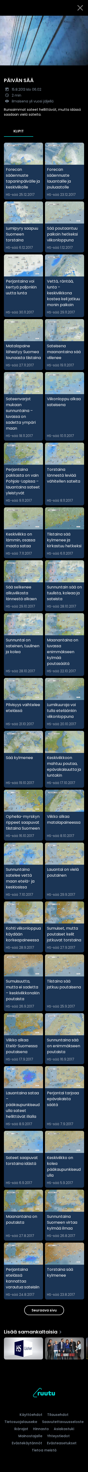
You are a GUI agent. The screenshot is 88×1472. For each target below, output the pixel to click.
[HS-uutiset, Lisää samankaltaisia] (23, 1348)
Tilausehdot (57, 1414)
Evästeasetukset (62, 1443)
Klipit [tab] (18, 131)
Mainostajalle (30, 1436)
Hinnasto (41, 1428)
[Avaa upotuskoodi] (81, 19)
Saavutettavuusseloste (63, 1421)
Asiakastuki (64, 1428)
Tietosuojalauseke (20, 1421)
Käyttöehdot (31, 1414)
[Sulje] (80, 8)
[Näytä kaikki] (44, 1347)
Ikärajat (21, 1428)
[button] (44, 40)
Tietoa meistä (44, 1450)
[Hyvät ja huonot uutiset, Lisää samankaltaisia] (64, 1348)
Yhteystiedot (58, 1436)
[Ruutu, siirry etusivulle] (44, 1393)
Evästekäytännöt (27, 1443)
